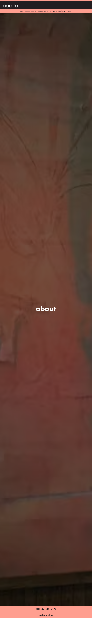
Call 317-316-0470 (46, 608)
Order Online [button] (46, 615)
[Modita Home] (10, 4)
